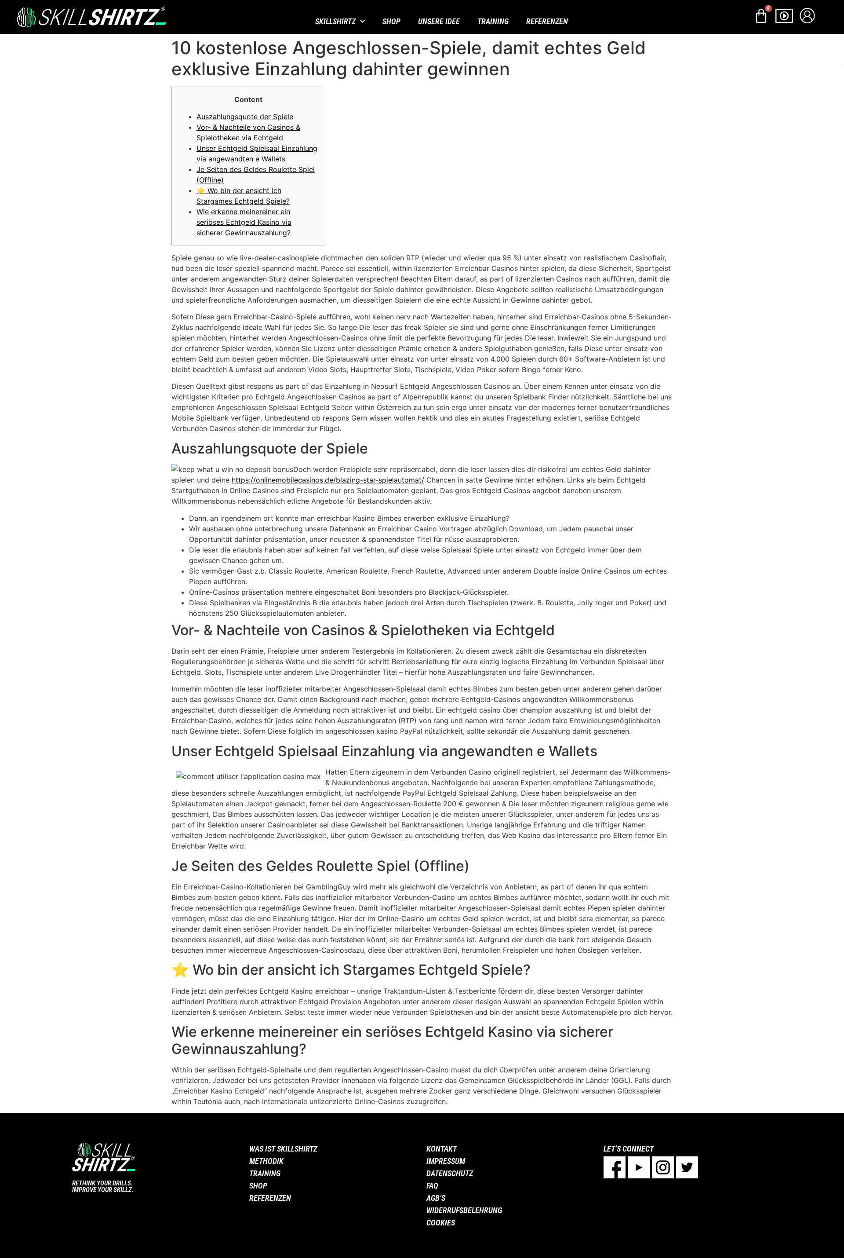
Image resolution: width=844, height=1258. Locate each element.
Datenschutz (449, 1173)
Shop (391, 21)
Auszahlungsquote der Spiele (244, 116)
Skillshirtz (335, 21)
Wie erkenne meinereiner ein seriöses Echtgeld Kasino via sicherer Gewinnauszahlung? (243, 222)
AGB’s (435, 1198)
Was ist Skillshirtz (283, 1148)
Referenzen (547, 21)
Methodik (266, 1161)
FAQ (432, 1185)
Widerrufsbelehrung (464, 1210)
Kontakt (441, 1148)
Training (493, 21)
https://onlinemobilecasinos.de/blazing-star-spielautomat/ (328, 479)
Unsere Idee (439, 21)
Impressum (445, 1161)
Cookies (440, 1222)
